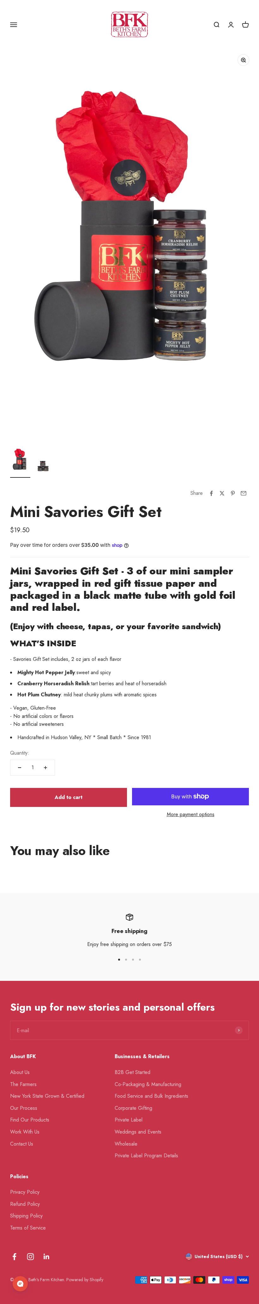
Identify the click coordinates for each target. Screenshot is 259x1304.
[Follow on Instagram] (30, 1256)
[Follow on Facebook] (14, 1256)
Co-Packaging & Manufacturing (148, 1084)
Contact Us (21, 1143)
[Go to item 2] (43, 467)
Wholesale (126, 1143)
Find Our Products (29, 1119)
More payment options (190, 814)
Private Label (128, 1119)
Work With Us (24, 1131)
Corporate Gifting (133, 1108)
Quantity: (19, 753)
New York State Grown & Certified (47, 1096)
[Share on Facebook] (211, 493)
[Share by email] (243, 493)
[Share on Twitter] (222, 493)
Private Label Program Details (146, 1155)
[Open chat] (20, 1283)
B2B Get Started (132, 1072)
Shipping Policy (26, 1215)
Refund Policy (25, 1204)
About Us (20, 1072)
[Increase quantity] (45, 767)
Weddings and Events (138, 1131)
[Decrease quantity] (19, 767)
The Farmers (23, 1084)
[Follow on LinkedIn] (46, 1256)
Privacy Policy (24, 1192)
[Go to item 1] (20, 461)
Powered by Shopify (84, 1279)
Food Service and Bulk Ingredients (151, 1096)
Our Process (23, 1108)
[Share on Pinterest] (232, 493)
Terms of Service (28, 1227)
